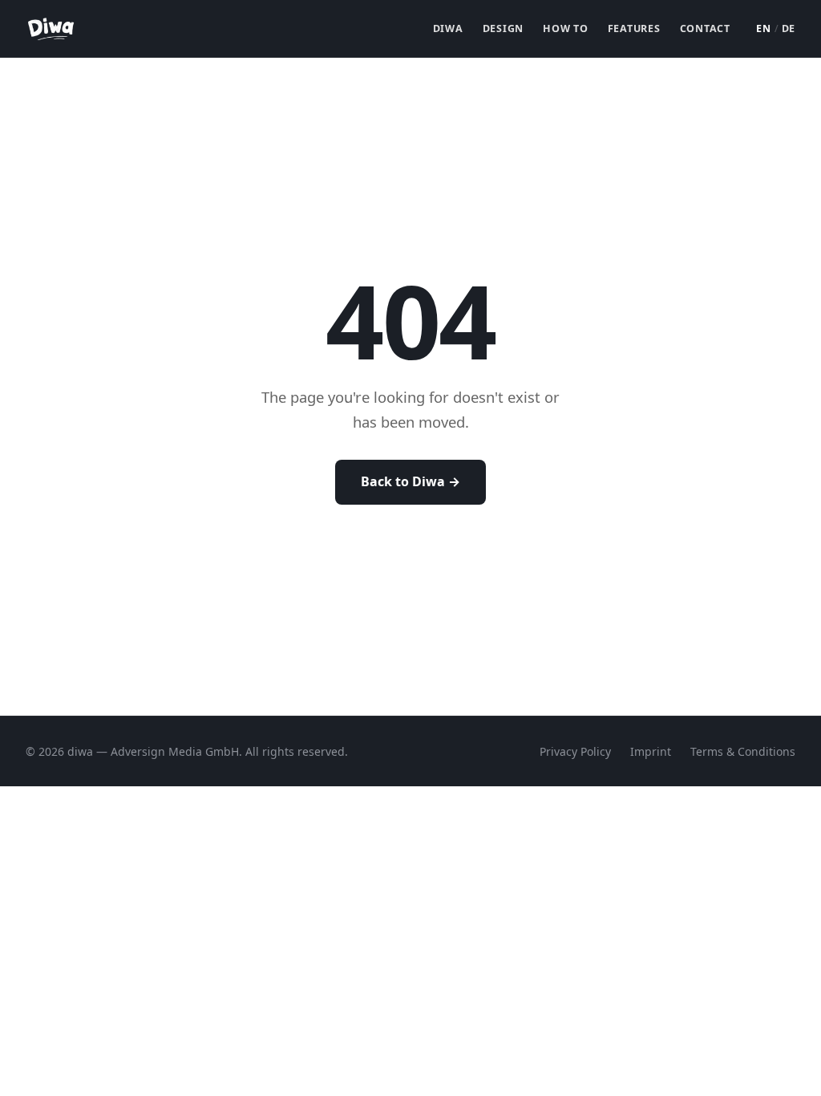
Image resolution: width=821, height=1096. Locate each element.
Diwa (448, 28)
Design (503, 28)
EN (763, 28)
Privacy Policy (575, 751)
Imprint (650, 751)
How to (565, 28)
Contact (705, 28)
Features (634, 28)
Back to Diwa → (410, 481)
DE (789, 28)
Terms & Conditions (742, 751)
